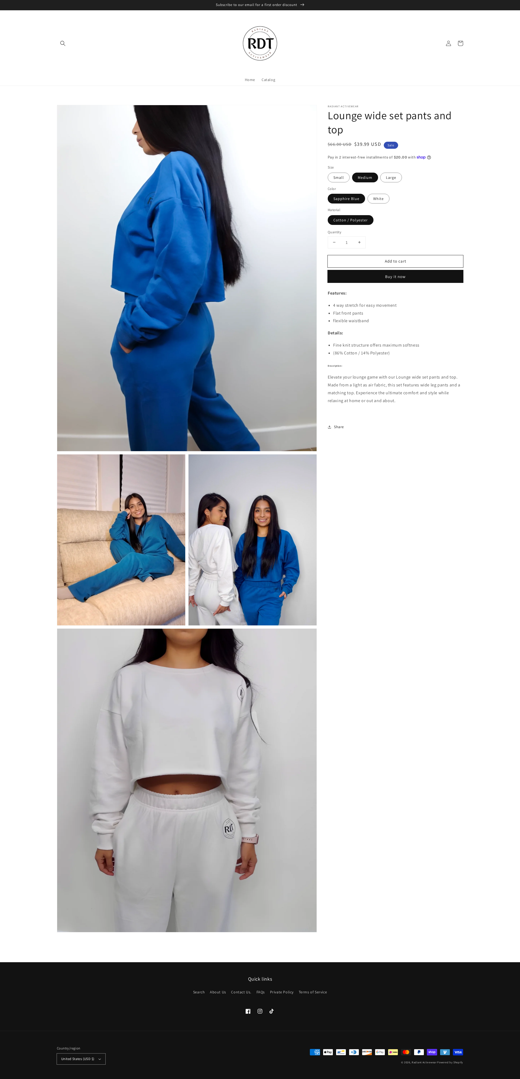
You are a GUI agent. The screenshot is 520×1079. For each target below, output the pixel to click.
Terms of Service (313, 992)
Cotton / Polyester (350, 219)
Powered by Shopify (450, 1062)
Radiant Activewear (424, 1062)
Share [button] (339, 426)
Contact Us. (241, 992)
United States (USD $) (77, 1059)
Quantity (334, 232)
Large (391, 177)
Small (338, 177)
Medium (365, 177)
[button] (63, 43)
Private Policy (282, 992)
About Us (218, 992)
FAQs (260, 992)
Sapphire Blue (346, 198)
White (378, 198)
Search (199, 992)
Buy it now (395, 276)
